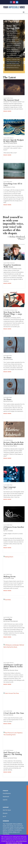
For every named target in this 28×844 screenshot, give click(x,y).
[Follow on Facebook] (11, 2)
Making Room (9, 576)
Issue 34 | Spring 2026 (13, 27)
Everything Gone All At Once (13, 185)
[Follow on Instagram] (14, 2)
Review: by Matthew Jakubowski (13, 443)
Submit (5, 799)
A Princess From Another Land (14, 528)
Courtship (8, 619)
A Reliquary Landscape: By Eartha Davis (13, 666)
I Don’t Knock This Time (14, 713)
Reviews (12, 137)
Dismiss (20, 843)
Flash (11, 181)
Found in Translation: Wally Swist (12, 266)
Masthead (6, 796)
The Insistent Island (11, 100)
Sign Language (10, 487)
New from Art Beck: (13, 314)
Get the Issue (7, 810)
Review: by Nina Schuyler (14, 141)
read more (7, 111)
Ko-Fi (4, 816)
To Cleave (7, 357)
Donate (5, 813)
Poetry (11, 98)
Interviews (12, 262)
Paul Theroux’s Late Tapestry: (13, 754)
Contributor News (13, 310)
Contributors (7, 793)
